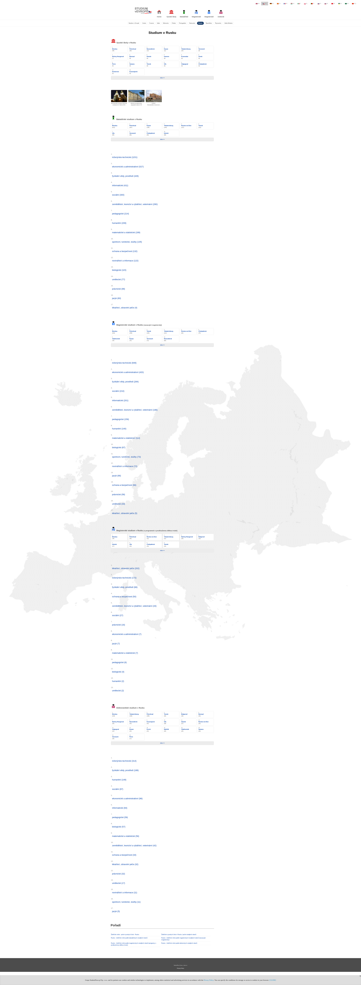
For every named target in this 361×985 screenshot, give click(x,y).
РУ (320, 3)
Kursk (149, 730)
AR (348, 3)
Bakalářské (184, 17)
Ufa (165, 65)
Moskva (114, 50)
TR (334, 3)
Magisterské (196, 17)
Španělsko (209, 23)
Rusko (200, 23)
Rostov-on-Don (186, 126)
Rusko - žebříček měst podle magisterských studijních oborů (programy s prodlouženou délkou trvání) (133, 944)
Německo (166, 23)
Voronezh (201, 50)
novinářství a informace (125, 260)
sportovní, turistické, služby (127, 242)
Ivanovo (166, 57)
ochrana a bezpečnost (124, 251)
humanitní (119, 223)
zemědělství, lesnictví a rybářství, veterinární (135, 204)
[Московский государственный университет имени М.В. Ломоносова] (119, 98)
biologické (119, 270)
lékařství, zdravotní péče (124, 307)
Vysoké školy (171, 17)
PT (313, 3)
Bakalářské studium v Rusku (129, 119)
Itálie (158, 23)
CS (265, 3)
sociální (118, 195)
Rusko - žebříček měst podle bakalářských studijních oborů (129, 938)
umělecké (118, 279)
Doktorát (221, 17)
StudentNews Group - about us (180, 965)
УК (341, 3)
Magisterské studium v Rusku (139, 325)
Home (159, 17)
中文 (355, 3)
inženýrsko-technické (124, 157)
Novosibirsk (151, 50)
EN (258, 3)
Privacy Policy (209, 980)
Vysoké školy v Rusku (126, 43)
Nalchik (166, 730)
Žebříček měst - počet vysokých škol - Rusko (125, 934)
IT (300, 3)
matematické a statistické (126, 232)
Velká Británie (228, 23)
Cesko (144, 23)
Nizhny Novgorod (118, 57)
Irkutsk (149, 57)
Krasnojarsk (133, 72)
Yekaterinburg (185, 50)
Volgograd (184, 65)
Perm (114, 65)
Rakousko (192, 23)
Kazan (166, 50)
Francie (151, 23)
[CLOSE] (272, 980)
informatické (120, 185)
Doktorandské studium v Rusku (130, 708)
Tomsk (149, 65)
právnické (118, 289)
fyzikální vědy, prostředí (125, 176)
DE (273, 3)
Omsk (200, 57)
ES (279, 3)
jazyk (116, 298)
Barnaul (132, 57)
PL (307, 3)
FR (286, 3)
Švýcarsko (218, 23)
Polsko (174, 23)
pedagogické (120, 213)
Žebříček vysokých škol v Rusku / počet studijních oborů (178, 934)
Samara (131, 65)
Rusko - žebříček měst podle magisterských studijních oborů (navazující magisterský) (183, 939)
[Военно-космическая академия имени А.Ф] (136, 98)
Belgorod (201, 537)
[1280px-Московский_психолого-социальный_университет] (154, 98)
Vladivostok (116, 339)
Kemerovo (115, 72)
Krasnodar (184, 57)
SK (327, 3)
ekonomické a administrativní (128, 166)
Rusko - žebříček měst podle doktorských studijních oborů (179, 943)
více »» (162, 78)
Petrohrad (132, 50)
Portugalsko (182, 23)
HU (293, 3)
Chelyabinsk (202, 65)
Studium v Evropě (134, 23)
